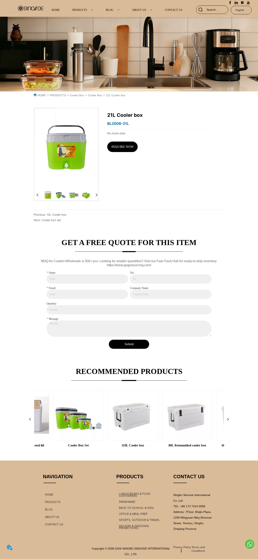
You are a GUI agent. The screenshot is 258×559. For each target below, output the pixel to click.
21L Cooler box (115, 95)
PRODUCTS (79, 9)
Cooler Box (77, 95)
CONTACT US (173, 9)
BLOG (109, 9)
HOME (56, 9)
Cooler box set (51, 220)
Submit (129, 344)
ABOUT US (139, 9)
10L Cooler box (57, 214)
